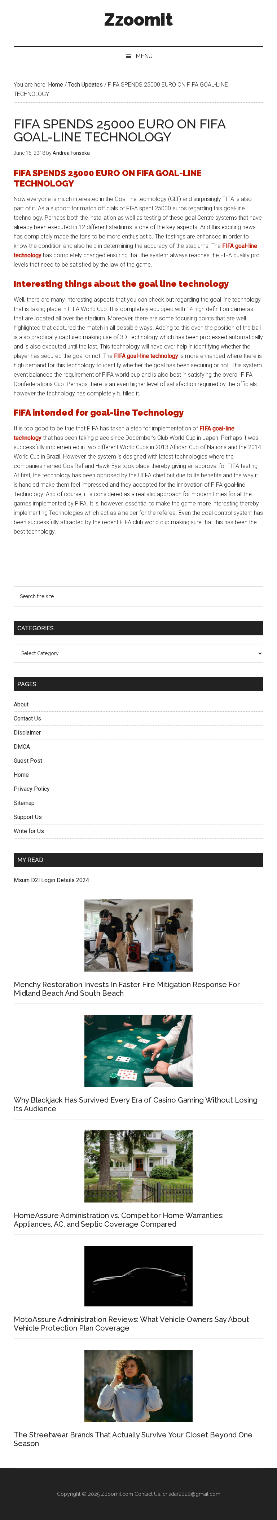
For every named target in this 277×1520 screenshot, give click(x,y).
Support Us (28, 817)
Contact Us (27, 718)
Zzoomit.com (117, 1494)
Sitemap (24, 803)
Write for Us (29, 831)
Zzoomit (138, 19)
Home (21, 774)
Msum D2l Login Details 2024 (51, 880)
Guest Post (28, 760)
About (21, 704)
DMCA (22, 746)
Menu (144, 56)
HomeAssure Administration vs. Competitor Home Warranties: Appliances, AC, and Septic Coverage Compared (119, 1219)
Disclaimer (27, 732)
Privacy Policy (32, 788)
